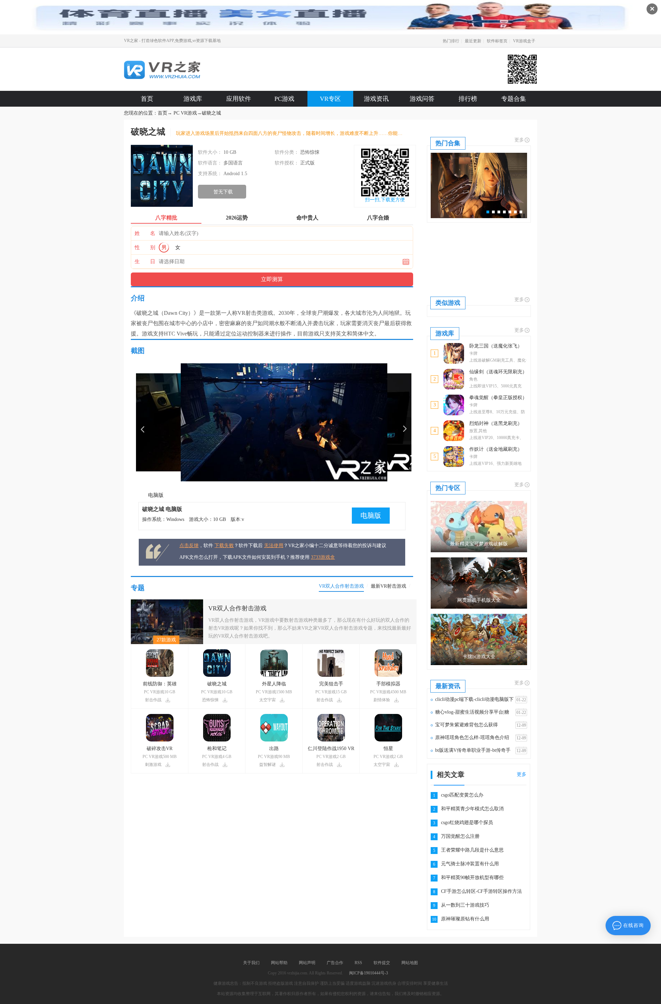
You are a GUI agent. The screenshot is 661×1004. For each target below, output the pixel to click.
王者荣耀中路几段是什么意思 (472, 850)
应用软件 (238, 98)
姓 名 (145, 233)
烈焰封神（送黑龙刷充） (495, 423)
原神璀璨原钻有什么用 (465, 918)
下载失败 (224, 545)
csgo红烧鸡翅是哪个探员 (467, 822)
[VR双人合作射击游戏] (167, 602)
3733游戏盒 (323, 557)
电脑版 (156, 495)
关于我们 (251, 962)
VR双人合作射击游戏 (237, 608)
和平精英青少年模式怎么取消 (472, 808)
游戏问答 (422, 98)
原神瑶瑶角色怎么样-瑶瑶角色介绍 (472, 737)
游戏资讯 (376, 98)
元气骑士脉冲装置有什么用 (470, 863)
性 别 (145, 247)
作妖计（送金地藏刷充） (495, 449)
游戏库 (192, 98)
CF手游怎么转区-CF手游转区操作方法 (481, 891)
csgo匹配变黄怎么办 (462, 795)
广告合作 (335, 962)
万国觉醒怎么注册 (460, 836)
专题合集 (513, 98)
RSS (358, 962)
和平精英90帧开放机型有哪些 (472, 877)
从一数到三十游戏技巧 (465, 905)
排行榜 (468, 98)
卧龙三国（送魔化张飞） (495, 346)
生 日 (145, 261)
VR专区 (330, 98)
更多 (519, 139)
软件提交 (382, 962)
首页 (147, 98)
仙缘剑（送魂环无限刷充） (498, 371)
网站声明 (307, 962)
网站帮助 (279, 962)
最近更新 (473, 41)
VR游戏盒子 (524, 41)
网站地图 (409, 962)
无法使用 (273, 545)
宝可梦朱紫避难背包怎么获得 (466, 724)
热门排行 (451, 41)
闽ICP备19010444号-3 (368, 973)
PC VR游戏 (185, 113)
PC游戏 (284, 98)
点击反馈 (189, 545)
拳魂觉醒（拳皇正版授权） (498, 397)
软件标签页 (497, 41)
